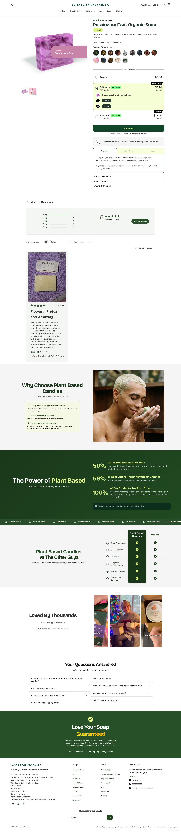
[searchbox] (35, 242)
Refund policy (100, 827)
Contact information (149, 827)
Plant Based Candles (22, 827)
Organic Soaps (78, 787)
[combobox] (60, 242)
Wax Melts (76, 779)
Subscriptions (77, 796)
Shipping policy (136, 827)
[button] (12, 5)
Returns (104, 796)
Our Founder (106, 770)
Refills (74, 792)
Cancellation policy (164, 827)
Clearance (76, 800)
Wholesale (105, 792)
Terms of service (123, 827)
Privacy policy (111, 827)
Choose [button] (106, 100)
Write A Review (140, 221)
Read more (48, 347)
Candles (75, 774)
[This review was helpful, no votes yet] (56, 356)
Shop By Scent (78, 770)
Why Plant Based (107, 779)
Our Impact (105, 783)
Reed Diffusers (78, 783)
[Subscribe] (110, 817)
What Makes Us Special (110, 774)
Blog (102, 787)
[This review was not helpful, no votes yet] (61, 356)
